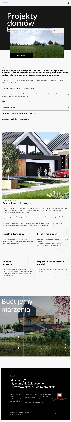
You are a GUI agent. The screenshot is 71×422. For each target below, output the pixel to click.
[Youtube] (59, 395)
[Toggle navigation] (58, 3)
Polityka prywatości (61, 414)
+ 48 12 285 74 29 (31, 395)
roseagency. (19, 414)
